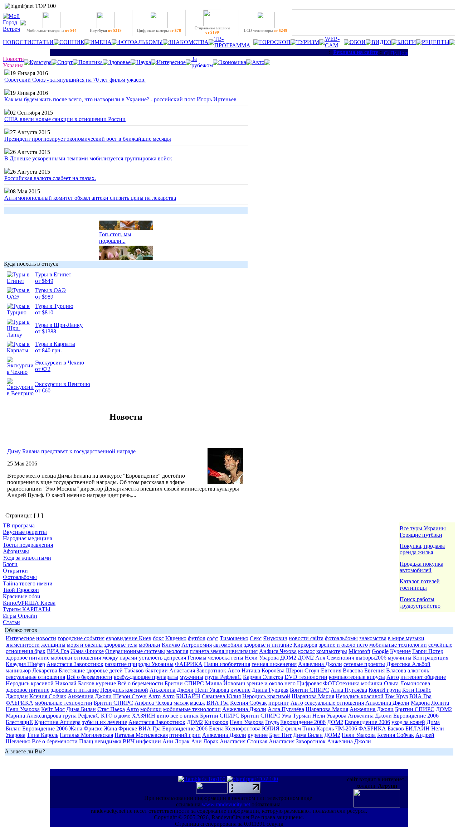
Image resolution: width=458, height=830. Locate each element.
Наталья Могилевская (86, 735)
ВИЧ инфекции (142, 741)
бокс (158, 638)
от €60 (42, 390)
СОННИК (71, 42)
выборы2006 (371, 658)
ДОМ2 (288, 658)
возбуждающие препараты (146, 677)
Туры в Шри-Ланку (59, 325)
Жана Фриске (87, 651)
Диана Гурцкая (270, 690)
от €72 (42, 369)
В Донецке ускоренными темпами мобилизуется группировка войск (88, 158)
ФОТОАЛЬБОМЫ (140, 42)
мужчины (399, 658)
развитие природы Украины (139, 664)
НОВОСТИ (17, 42)
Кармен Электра (263, 677)
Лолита (440, 703)
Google (380, 651)
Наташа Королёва (263, 670)
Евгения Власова (342, 670)
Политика (90, 62)
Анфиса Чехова (278, 651)
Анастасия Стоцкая (243, 741)
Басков (396, 728)
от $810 (44, 312)
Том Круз (396, 696)
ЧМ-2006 (346, 728)
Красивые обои (21, 596)
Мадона (420, 703)
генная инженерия (274, 664)
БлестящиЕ (19, 722)
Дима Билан (81, 709)
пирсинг (278, 703)
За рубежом (202, 62)
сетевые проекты (364, 664)
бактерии (156, 670)
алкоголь (418, 670)
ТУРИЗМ (307, 42)
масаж (181, 703)
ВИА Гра (58, 651)
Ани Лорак (176, 741)
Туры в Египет (53, 274)
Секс (256, 638)
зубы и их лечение (104, 722)
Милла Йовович (225, 683)
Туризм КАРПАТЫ (26, 609)
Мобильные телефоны (51, 30)
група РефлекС (223, 677)
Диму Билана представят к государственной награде (71, 451)
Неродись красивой (30, 683)
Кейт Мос (53, 709)
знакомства (372, 638)
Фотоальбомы (20, 577)
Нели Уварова (262, 658)
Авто (258, 62)
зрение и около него (343, 645)
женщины (53, 645)
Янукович (275, 638)
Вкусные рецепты (25, 532)
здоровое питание (27, 658)
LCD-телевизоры (265, 30)
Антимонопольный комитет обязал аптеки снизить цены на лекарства (90, 198)
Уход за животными (27, 558)
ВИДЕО (381, 42)
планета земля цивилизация (224, 651)
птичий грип (185, 735)
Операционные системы (135, 651)
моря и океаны (85, 645)
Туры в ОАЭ (50, 290)
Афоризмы (16, 551)
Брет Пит (280, 735)
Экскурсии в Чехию (59, 362)
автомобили (228, 645)
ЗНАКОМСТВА (189, 42)
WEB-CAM (332, 42)
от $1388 (45, 331)
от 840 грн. (48, 350)
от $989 (44, 297)
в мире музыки (406, 638)
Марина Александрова (33, 716)
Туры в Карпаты (55, 344)
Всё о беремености (89, 677)
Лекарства (44, 670)
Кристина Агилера (57, 722)
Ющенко (175, 638)
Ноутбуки (106, 30)
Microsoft (359, 651)
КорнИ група (385, 690)
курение (106, 683)
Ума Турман (296, 716)
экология (177, 651)
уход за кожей (408, 722)
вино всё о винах (178, 716)
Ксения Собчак (47, 696)
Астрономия (196, 645)
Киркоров (305, 645)
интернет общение (423, 677)
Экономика (232, 62)
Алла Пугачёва (349, 690)
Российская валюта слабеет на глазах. (50, 178)
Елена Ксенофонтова (234, 728)
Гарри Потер (427, 651)
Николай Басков (74, 683)
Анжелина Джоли (320, 664)
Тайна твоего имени (28, 583)
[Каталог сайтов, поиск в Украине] (212, 791)
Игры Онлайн (20, 616)
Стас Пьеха (111, 709)
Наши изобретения (227, 664)
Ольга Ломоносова (407, 683)
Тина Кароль (318, 728)
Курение (400, 651)
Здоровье (119, 62)
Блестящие (72, 670)
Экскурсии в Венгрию (62, 384)
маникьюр (18, 670)
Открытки (15, 571)
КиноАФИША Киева (29, 603)
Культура (41, 62)
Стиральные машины (212, 30)
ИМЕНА (101, 42)
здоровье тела (120, 645)
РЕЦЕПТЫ (435, 42)
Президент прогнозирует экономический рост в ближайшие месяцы (87, 139)
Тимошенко (234, 638)
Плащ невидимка (100, 741)
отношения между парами (105, 658)
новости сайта (306, 638)
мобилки (149, 645)
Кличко (171, 645)
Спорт (65, 62)
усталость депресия (162, 658)
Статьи (11, 622)
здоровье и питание (268, 645)
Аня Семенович (334, 658)
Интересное (171, 62)
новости (46, 638)
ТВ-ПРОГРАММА (232, 42)
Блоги (10, 564)
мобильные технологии (398, 645)
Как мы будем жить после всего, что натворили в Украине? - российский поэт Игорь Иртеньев (120, 99)
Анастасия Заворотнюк (75, 664)
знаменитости (23, 645)
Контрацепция (430, 658)
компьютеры (331, 651)
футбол (196, 638)
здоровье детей (104, 670)
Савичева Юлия (221, 696)
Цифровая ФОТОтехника (328, 683)
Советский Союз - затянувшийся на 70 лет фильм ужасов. (75, 80)
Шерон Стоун (303, 670)
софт (212, 638)
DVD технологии (305, 677)
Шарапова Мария (313, 696)
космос (306, 651)
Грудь (272, 722)
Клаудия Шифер (25, 664)
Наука (143, 62)
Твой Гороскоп (21, 590)
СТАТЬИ (42, 42)
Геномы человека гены (215, 658)
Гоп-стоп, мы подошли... (115, 235)
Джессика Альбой (408, 664)
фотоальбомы (341, 638)
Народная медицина (27, 538)
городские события (81, 638)
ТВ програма (19, 525)
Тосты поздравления (28, 545)
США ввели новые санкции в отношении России (65, 119)
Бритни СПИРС (184, 683)
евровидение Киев (128, 638)
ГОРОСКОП (275, 42)
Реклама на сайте (355, 52)
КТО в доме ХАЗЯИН (128, 716)
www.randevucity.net (226, 804)
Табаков (134, 670)
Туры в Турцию (54, 306)
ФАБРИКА (189, 664)
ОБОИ (358, 42)
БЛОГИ (406, 42)
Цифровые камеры (159, 30)
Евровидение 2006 (416, 716)
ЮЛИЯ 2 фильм (281, 728)
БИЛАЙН (188, 696)
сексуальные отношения (35, 677)
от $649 (44, 281)
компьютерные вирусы (357, 677)
